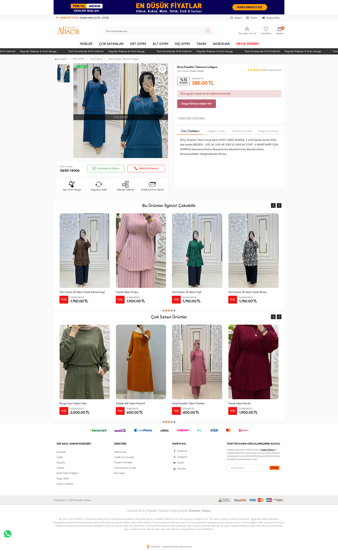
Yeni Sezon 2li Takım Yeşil (186, 292)
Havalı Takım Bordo (239, 403)
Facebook (182, 450)
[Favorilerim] (266, 29)
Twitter (180, 462)
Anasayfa (62, 58)
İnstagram (182, 456)
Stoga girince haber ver (196, 103)
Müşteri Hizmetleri (123, 462)
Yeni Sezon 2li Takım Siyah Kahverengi (82, 292)
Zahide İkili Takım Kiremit (130, 403)
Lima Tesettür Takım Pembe (188, 403)
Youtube (181, 468)
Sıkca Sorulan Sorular (125, 467)
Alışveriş (61, 462)
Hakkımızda (120, 451)
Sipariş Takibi (273, 17)
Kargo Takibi (63, 478)
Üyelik (60, 457)
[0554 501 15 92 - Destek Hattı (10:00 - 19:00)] (83, 13)
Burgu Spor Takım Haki (72, 403)
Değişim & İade (216, 131)
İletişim (238, 17)
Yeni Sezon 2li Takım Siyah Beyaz (247, 292)
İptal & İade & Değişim (67, 473)
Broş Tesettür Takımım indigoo (124, 58)
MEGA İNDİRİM (247, 44)
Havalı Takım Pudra (127, 292)
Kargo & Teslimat (268, 131)
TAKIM (201, 44)
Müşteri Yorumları (242, 131)
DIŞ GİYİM (182, 44)
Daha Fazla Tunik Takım (192, 118)
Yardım (253, 17)
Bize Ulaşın (119, 473)
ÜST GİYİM (138, 44)
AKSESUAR (221, 44)
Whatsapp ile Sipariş (108, 168)
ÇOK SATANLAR (111, 44)
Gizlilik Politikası (267, 449)
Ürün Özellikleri (190, 131)
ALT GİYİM (160, 44)
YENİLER (86, 44)
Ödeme (60, 467)
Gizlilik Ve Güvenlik (124, 457)
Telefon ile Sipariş (148, 168)
